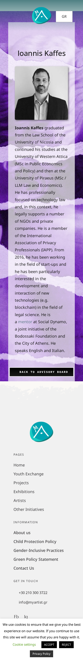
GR (64, 16)
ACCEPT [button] (49, 645)
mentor (25, 321)
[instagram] (77, 16)
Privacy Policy (41, 654)
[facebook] (69, 16)
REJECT (66, 645)
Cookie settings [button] (24, 644)
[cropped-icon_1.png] (41, 420)
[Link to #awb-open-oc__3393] (10, 16)
